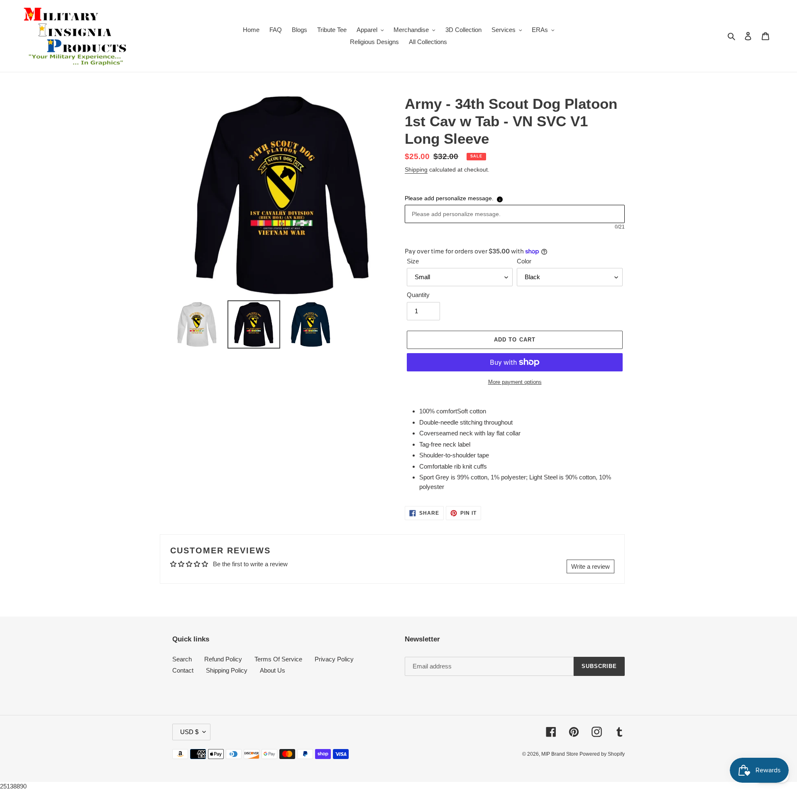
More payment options (515, 382)
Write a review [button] (590, 566)
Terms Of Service (278, 659)
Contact (182, 670)
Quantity (418, 294)
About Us (272, 670)
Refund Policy (223, 659)
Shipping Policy (226, 670)
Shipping (416, 169)
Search (182, 659)
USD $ (189, 731)
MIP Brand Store (560, 754)
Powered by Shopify (602, 754)
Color (524, 261)
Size (413, 261)
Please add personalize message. (449, 198)
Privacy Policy (334, 659)
